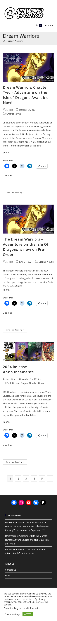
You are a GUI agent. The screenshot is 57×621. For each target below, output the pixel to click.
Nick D (9, 109)
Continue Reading (16, 193)
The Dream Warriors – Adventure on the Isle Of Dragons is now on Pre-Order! (25, 247)
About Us (9, 563)
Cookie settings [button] (12, 614)
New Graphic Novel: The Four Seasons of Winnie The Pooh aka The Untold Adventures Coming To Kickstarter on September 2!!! (27, 526)
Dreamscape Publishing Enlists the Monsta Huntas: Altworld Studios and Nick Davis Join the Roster (27, 539)
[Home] (4, 40)
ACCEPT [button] (27, 614)
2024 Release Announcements (18, 369)
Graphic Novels (13, 113)
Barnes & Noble (20, 134)
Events (8, 575)
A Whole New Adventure (25, 130)
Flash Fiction (12, 383)
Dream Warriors (15, 40)
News (41, 383)
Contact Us (10, 569)
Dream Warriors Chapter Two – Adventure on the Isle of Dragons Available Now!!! (26, 95)
